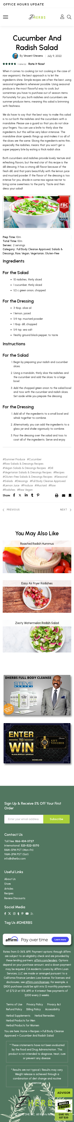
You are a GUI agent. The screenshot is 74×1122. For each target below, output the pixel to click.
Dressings (22, 481)
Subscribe (56, 819)
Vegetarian (37, 253)
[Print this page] (56, 495)
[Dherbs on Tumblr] (18, 913)
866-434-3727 (24, 841)
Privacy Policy (35, 1004)
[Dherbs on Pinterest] (22, 913)
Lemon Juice (12, 485)
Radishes (10, 489)
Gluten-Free (52, 253)
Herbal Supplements (18, 1015)
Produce (28, 485)
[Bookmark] (70, 495)
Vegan (25, 253)
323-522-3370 (30, 845)
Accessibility (52, 1009)
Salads (9, 481)
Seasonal (61, 476)
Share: (6, 495)
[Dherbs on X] (9, 913)
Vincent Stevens (33, 55)
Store (7, 883)
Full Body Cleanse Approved (33, 249)
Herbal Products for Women (22, 1025)
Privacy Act (54, 1004)
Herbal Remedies (45, 1015)
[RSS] (32, 913)
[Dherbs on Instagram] (14, 913)
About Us (10, 879)
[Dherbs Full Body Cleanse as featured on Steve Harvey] (37, 694)
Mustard (42, 485)
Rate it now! (36, 64)
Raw (17, 253)
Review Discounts (14, 898)
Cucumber (35, 459)
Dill (51, 468)
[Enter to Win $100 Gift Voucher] (37, 743)
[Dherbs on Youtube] (27, 913)
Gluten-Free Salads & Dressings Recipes (28, 476)
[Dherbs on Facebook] (5, 913)
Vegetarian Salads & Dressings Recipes (28, 472)
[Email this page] (63, 495)
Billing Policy (33, 1009)
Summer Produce (15, 459)
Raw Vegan (26, 489)
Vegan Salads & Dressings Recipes (25, 468)
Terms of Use (14, 1004)
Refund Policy (14, 1009)
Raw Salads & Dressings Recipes (24, 463)
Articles (8, 888)
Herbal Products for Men (20, 1020)
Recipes (59, 472)
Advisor (63, 1092)
